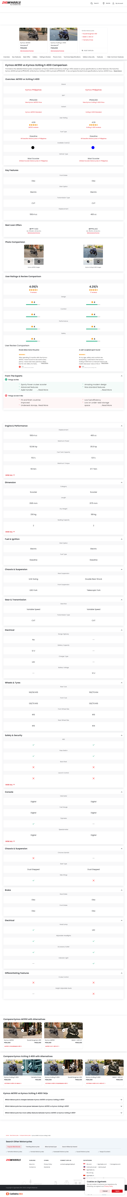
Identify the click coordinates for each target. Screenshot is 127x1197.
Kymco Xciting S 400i (58, 43)
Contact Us (32, 1167)
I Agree (117, 1191)
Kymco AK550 (25, 43)
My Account (119, 3)
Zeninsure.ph (102, 1167)
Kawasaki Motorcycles (61, 1152)
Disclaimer (47, 1167)
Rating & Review (45, 57)
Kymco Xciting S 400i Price (95, 102)
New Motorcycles (14, 1135)
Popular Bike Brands (14, 1147)
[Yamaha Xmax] (32, 1067)
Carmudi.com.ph (92, 1167)
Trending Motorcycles (32, 1147)
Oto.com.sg (90, 1173)
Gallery (35, 57)
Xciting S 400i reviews (93, 127)
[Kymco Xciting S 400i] (63, 34)
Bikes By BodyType (51, 1147)
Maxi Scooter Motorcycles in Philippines (34, 161)
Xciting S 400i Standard (94, 112)
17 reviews (93, 292)
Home (7, 1135)
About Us (31, 1164)
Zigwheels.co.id (102, 1164)
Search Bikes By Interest (69, 1147)
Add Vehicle (88, 50)
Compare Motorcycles (25, 1135)
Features (100, 57)
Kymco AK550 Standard (33, 112)
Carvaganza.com (115, 1164)
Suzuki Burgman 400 (90, 34)
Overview (6, 57)
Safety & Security (89, 57)
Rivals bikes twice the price (29, 350)
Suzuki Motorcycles (82, 1152)
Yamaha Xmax (88, 40)
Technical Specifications (72, 57)
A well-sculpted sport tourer (89, 350)
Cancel (105, 1191)
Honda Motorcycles (37, 1152)
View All (9, 475)
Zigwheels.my (90, 1170)
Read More (44, 363)
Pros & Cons (57, 57)
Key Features (16, 57)
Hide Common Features (115, 57)
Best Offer (26, 57)
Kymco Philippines (33, 90)
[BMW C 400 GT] (73, 1030)
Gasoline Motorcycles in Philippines (34, 139)
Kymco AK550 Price (35, 102)
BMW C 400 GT (88, 37)
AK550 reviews (33, 127)
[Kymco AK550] (33, 34)
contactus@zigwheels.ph (67, 1164)
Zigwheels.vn (90, 1175)
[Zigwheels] (11, 3)
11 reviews (33, 292)
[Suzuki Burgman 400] (32, 1030)
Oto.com (89, 1164)
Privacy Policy (48, 1164)
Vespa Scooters (105, 1152)
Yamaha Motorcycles (14, 1152)
